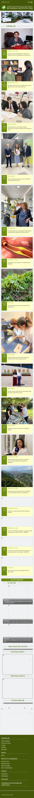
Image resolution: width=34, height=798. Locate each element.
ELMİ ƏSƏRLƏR (17, 700)
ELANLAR (12, 583)
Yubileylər (3, 747)
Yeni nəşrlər (4, 749)
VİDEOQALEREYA (17, 676)
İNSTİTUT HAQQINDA (9, 759)
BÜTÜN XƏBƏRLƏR (17, 580)
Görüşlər (3, 745)
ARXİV (3, 753)
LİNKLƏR (4, 779)
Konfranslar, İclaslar (6, 743)
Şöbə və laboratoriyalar (6, 767)
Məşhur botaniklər (5, 765)
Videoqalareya (4, 776)
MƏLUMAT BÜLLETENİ (17, 646)
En (5, 2)
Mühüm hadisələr (5, 741)
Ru (8, 2)
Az (2, 2)
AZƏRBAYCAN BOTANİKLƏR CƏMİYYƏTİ (11, 784)
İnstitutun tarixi (5, 761)
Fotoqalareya (4, 774)
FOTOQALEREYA (18, 652)
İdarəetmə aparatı (5, 763)
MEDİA (3, 771)
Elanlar (3, 755)
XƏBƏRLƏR (10, 26)
